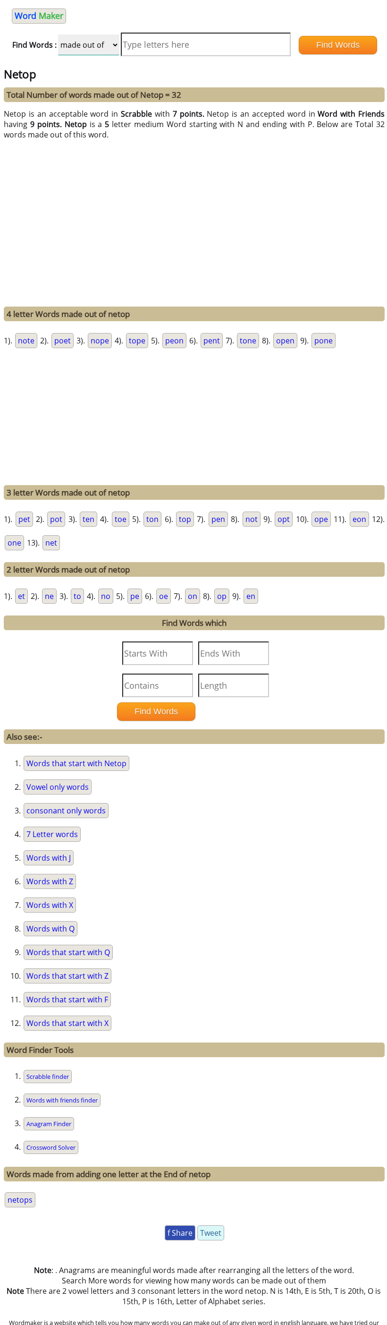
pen (218, 519)
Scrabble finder (47, 1076)
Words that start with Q (68, 952)
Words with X (49, 905)
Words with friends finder (62, 1100)
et (21, 596)
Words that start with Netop (76, 763)
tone (248, 340)
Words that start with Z (67, 976)
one (14, 543)
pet (24, 519)
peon (174, 340)
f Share (180, 1233)
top (185, 519)
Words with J (48, 858)
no (105, 596)
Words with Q (50, 928)
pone (323, 340)
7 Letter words (52, 834)
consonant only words (66, 810)
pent (211, 340)
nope (100, 340)
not (251, 519)
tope (137, 340)
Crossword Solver (51, 1147)
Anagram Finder (48, 1124)
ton (152, 519)
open (285, 340)
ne (49, 596)
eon (359, 519)
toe (120, 519)
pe (134, 596)
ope (321, 519)
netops (20, 1200)
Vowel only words (57, 787)
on (192, 596)
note (26, 340)
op (222, 596)
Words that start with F (67, 999)
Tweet (210, 1233)
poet (62, 340)
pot (56, 519)
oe (163, 596)
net (51, 543)
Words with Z (49, 881)
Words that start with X (67, 1023)
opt (284, 519)
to (77, 596)
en (250, 596)
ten (88, 519)
